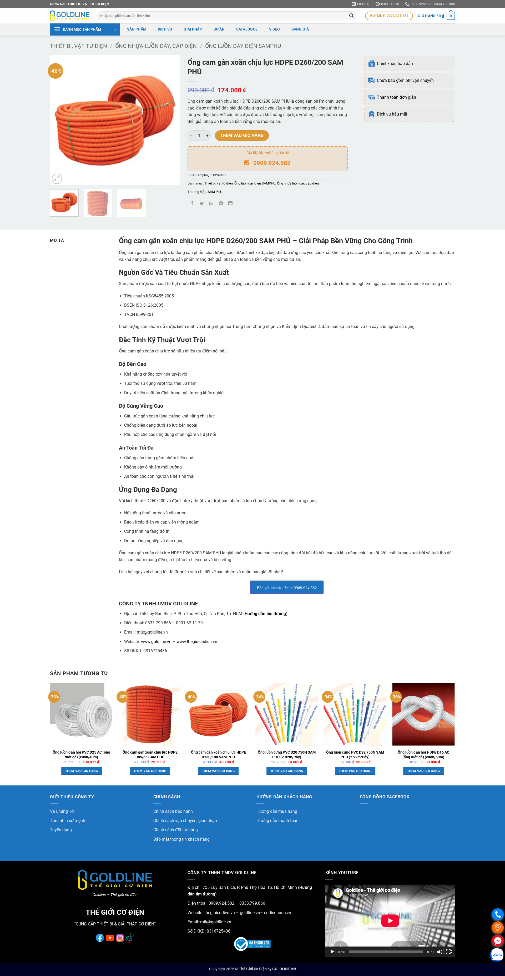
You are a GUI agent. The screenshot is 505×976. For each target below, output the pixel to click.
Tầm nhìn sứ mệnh (67, 820)
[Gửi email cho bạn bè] (211, 203)
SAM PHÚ (215, 192)
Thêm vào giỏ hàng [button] (81, 771)
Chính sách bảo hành (173, 811)
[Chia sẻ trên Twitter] (202, 203)
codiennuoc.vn (277, 912)
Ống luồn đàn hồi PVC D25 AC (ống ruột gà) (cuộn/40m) (81, 755)
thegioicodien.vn (219, 912)
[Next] (170, 120)
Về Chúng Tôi (62, 811)
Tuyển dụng (61, 829)
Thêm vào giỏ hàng (242, 135)
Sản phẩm (136, 29)
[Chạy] (333, 951)
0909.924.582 (272, 163)
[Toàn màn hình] (449, 951)
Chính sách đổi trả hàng (175, 829)
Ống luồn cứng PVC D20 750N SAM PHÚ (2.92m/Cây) (287, 755)
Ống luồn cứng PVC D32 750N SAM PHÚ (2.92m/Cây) (355, 755)
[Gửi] (351, 15)
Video (274, 29)
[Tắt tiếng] (440, 951)
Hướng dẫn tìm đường (265, 613)
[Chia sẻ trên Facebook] (192, 203)
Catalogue (247, 29)
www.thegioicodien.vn (196, 641)
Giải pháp (193, 29)
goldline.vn (249, 912)
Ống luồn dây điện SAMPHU (243, 46)
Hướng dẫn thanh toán (277, 820)
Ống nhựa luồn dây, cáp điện (156, 46)
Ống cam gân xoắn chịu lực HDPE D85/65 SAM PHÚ (150, 755)
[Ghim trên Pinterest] (220, 203)
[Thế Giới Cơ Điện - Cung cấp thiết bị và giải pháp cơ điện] (69, 15)
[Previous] (59, 120)
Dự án (219, 29)
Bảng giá (300, 29)
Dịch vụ (165, 29)
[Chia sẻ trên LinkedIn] (230, 203)
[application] (390, 920)
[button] (436, 16)
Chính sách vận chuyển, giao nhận (185, 820)
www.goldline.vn (156, 641)
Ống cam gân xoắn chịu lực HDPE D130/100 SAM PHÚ (218, 755)
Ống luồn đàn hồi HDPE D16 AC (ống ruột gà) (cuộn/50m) (423, 755)
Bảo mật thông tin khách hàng (181, 839)
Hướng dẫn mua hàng (276, 811)
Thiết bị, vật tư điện (78, 46)
